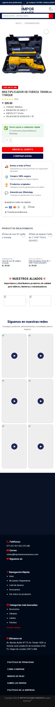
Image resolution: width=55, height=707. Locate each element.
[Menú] (3, 9)
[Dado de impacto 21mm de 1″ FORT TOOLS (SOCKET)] (41, 245)
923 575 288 (24, 546)
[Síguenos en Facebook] (8, 563)
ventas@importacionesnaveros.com (22, 554)
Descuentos (14, 589)
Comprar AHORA (22, 156)
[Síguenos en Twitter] (16, 563)
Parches (13, 622)
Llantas (12, 618)
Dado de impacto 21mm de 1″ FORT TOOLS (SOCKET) (40, 262)
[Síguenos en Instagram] (12, 563)
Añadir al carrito (22, 149)
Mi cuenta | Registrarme (19, 580)
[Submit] (51, 16)
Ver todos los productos (20, 594)
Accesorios (14, 609)
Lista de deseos (16, 585)
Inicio (18, 23)
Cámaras (13, 613)
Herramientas (32, 23)
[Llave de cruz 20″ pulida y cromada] (14, 245)
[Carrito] (51, 9)
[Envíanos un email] (20, 563)
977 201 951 (12, 546)
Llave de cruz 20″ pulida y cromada (11, 262)
